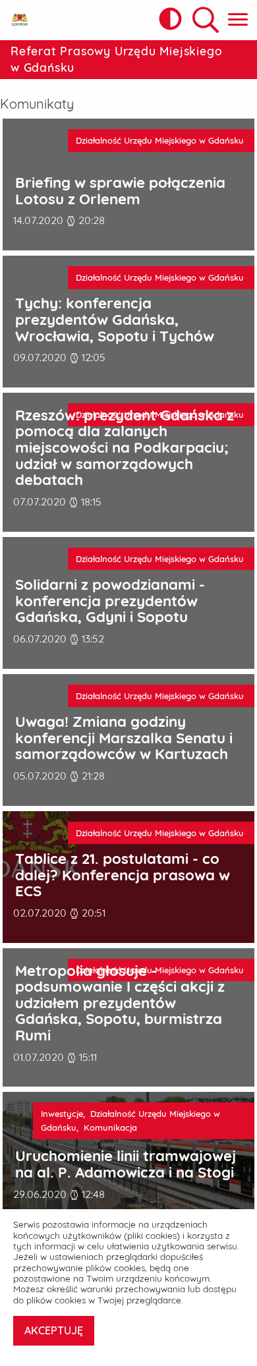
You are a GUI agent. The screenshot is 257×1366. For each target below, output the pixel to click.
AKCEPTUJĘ (53, 1330)
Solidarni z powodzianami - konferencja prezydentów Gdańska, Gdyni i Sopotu (110, 601)
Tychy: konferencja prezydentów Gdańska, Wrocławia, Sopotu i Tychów (114, 319)
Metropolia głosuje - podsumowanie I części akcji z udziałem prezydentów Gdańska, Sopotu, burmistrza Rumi (120, 1003)
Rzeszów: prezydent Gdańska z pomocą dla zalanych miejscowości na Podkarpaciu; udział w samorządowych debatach (124, 447)
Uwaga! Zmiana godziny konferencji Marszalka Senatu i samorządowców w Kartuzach (124, 738)
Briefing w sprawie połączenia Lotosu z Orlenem (120, 191)
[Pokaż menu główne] (238, 20)
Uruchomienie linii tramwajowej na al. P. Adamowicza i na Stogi (125, 1164)
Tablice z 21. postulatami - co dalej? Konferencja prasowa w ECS (122, 875)
